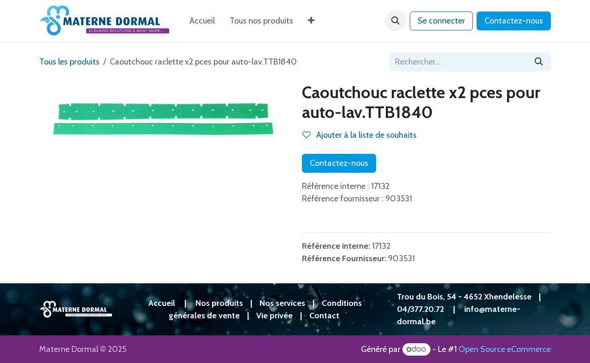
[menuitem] (202, 21)
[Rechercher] (539, 62)
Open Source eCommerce (505, 349)
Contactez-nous (513, 21)
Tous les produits (69, 62)
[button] (395, 20)
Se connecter (441, 21)
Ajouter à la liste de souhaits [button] (365, 135)
